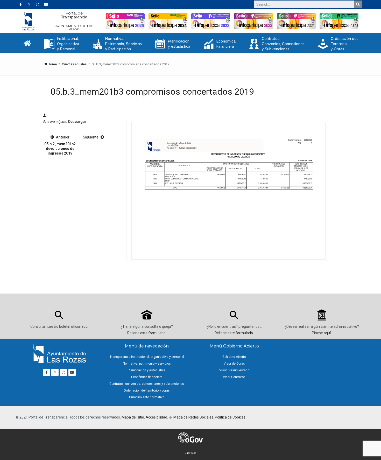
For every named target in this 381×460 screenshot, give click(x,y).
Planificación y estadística (172, 44)
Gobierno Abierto (234, 357)
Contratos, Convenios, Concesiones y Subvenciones (277, 44)
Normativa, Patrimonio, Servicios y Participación (117, 44)
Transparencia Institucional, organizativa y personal (147, 357)
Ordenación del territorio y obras (147, 390)
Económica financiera (147, 377)
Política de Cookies (230, 417)
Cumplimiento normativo (146, 397)
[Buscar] (358, 4)
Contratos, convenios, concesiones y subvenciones (146, 384)
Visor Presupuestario (234, 370)
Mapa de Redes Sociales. (193, 417)
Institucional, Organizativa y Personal (61, 44)
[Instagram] (37, 4)
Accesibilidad (156, 417)
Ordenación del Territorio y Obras (338, 44)
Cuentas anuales (74, 64)
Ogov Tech (190, 452)
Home (52, 64)
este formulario (153, 333)
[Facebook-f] (20, 4)
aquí (84, 326)
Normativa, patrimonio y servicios (147, 363)
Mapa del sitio (133, 417)
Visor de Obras (234, 363)
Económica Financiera (219, 44)
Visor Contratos (234, 377)
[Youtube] (46, 4)
